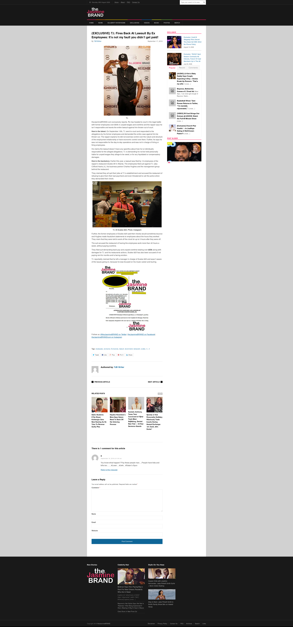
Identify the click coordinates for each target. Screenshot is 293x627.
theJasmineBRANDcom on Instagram (107, 337)
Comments (193, 67)
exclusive (107, 349)
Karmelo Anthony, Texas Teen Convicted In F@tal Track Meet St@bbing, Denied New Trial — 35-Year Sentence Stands (135, 419)
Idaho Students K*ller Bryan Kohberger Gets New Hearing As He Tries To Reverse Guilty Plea (99, 421)
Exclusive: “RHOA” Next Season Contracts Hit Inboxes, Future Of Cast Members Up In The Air (192, 57)
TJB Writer (97, 41)
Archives (189, 623)
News (100, 23)
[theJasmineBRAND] (95, 12)
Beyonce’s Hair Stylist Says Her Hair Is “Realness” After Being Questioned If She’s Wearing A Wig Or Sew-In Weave (131, 605)
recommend (129, 349)
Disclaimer (151, 623)
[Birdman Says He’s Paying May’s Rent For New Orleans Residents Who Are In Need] (131, 576)
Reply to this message (109, 469)
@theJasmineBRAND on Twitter (113, 334)
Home (116, 2)
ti (149, 349)
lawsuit (121, 349)
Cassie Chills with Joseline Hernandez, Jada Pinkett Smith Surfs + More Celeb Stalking (161, 583)
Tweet (97, 355)
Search (197, 623)
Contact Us (136, 2)
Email (94, 522)
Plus (113, 355)
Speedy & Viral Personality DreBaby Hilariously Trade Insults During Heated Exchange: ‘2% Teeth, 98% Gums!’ (154, 422)
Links (204, 623)
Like (105, 355)
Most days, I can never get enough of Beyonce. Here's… (187, 92)
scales (143, 349)
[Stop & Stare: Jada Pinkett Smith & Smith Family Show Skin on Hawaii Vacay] (161, 594)
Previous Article (102, 382)
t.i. (147, 349)
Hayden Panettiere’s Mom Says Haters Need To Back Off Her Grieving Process (118, 419)
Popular (172, 67)
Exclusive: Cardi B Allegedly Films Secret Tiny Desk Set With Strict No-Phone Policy (192, 40)
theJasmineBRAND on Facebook (141, 334)
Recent (182, 67)
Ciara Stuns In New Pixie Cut (127, 611)
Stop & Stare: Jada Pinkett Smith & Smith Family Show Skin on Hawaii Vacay (160, 604)
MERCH (177, 23)
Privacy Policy (162, 623)
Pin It (121, 355)
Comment (96, 487)
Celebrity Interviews (116, 23)
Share (130, 355)
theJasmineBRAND (103, 623)
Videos (147, 23)
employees (99, 349)
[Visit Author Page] (95, 369)
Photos (167, 23)
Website (95, 530)
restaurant (136, 349)
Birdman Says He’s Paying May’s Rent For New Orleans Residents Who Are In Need (130, 589)
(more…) (187, 78)
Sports (170, 143)
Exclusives (134, 23)
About (123, 2)
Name (94, 514)
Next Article (154, 382)
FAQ (128, 2)
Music (156, 23)
